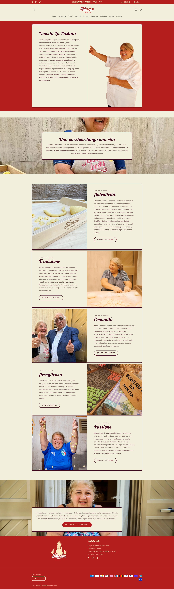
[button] (34, 9)
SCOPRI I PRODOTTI (105, 239)
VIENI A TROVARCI (49, 405)
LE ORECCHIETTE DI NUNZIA (77, 525)
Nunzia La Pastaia (41, 585)
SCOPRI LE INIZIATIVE (106, 353)
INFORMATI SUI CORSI (51, 298)
